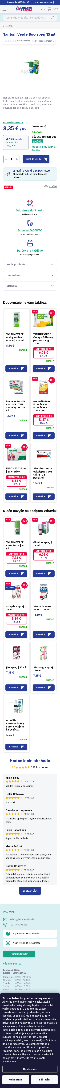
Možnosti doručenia (44, 148)
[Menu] (4, 9)
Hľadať (53, 17)
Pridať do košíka (33, 159)
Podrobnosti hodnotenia (43, 41)
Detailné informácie (13, 122)
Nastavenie (30, 1069)
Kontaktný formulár (19, 954)
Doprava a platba (43, 2)
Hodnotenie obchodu (30, 760)
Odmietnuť (15, 1079)
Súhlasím (44, 1079)
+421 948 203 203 (18, 924)
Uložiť (9, 187)
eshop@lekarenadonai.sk (23, 919)
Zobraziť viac (30, 890)
